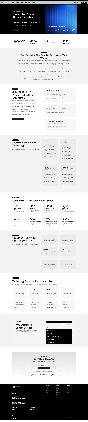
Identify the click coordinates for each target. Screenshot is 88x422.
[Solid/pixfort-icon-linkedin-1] (15, 418)
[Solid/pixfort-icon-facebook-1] (13, 418)
